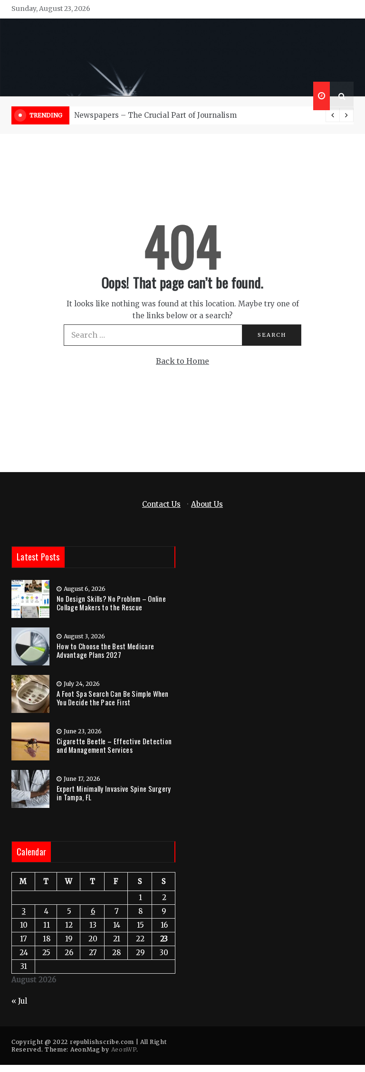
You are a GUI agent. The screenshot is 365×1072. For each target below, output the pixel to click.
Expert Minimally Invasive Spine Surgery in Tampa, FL (114, 792)
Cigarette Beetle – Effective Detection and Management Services (114, 745)
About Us (207, 504)
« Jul (19, 1001)
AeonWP (123, 1049)
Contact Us (161, 504)
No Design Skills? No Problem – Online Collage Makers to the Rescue (111, 602)
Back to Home (182, 361)
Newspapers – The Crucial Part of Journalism (155, 115)
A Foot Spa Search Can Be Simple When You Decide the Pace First (113, 697)
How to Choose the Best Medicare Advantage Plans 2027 (105, 650)
